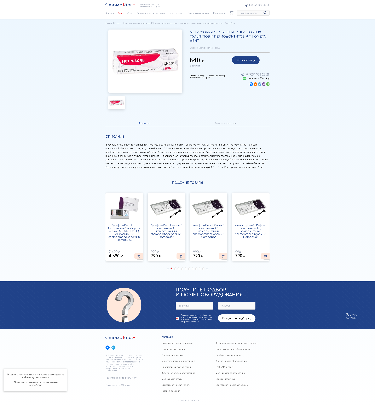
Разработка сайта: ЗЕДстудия (117, 385)
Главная (108, 23)
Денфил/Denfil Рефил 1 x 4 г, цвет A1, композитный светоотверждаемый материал (166, 231)
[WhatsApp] (268, 84)
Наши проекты (176, 13)
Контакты (219, 13)
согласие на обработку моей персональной (196, 316)
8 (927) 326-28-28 (259, 5)
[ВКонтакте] (251, 84)
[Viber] (263, 84)
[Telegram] (259, 84)
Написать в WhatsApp (259, 78)
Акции (121, 13)
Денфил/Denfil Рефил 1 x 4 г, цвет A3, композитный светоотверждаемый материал (251, 231)
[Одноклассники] (255, 84)
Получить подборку (236, 318)
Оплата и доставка (199, 13)
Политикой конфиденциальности (196, 320)
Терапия (156, 23)
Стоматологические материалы (136, 23)
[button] (168, 268)
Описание (144, 123)
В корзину (248, 60)
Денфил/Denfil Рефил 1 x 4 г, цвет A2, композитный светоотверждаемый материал (208, 231)
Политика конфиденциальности (121, 377)
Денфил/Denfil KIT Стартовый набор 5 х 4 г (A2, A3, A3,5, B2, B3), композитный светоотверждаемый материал (124, 232)
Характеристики (226, 123)
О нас (130, 13)
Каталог (110, 13)
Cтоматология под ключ (151, 13)
